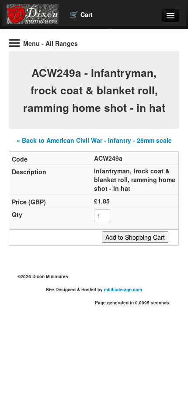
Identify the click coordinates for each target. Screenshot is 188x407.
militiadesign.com (123, 289)
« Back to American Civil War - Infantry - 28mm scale (94, 140)
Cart (81, 14)
